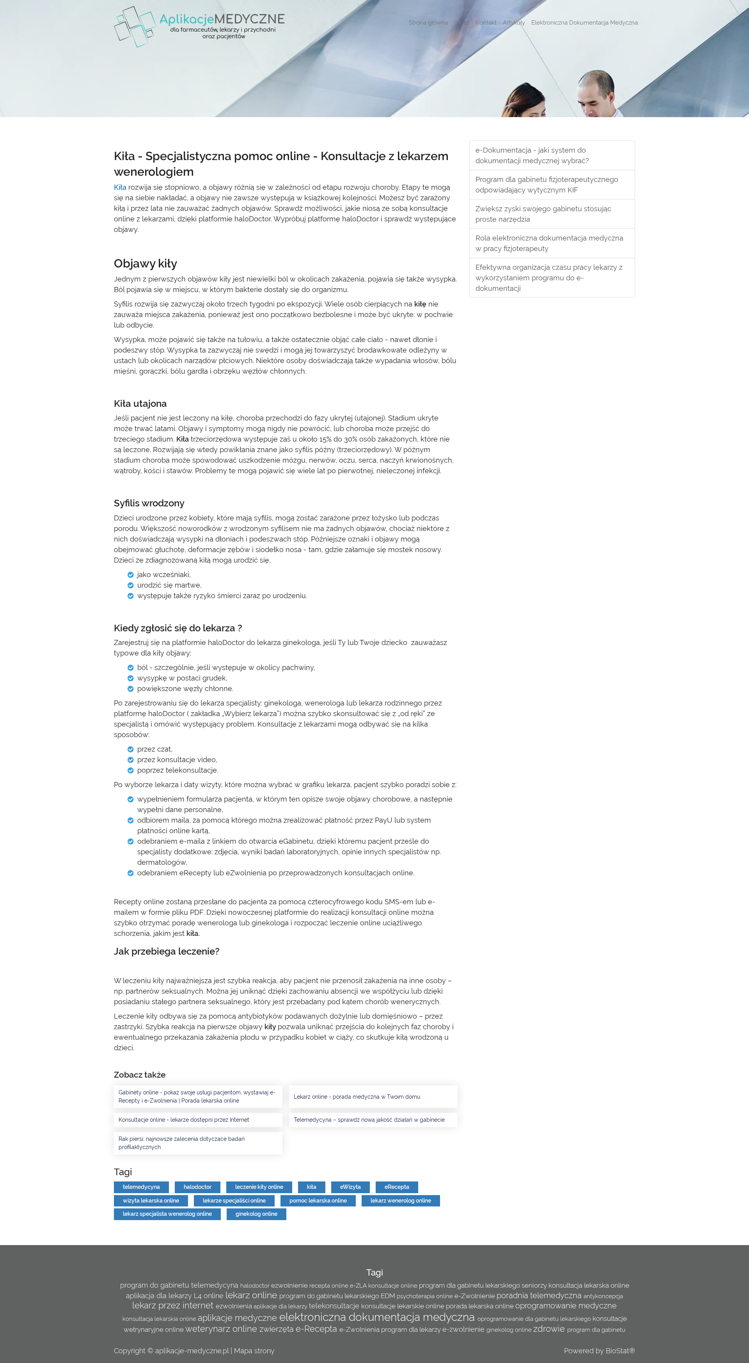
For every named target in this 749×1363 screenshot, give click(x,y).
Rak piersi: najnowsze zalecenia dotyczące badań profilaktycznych (182, 1143)
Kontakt (486, 22)
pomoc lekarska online (318, 1200)
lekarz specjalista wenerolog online (167, 1214)
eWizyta (350, 1187)
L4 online (209, 1296)
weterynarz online (222, 1329)
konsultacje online (393, 1285)
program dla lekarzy (411, 1329)
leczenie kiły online (259, 1187)
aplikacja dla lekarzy (160, 1296)
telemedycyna (141, 1187)
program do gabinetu (155, 1285)
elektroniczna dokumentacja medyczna (378, 1317)
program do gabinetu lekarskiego (330, 1296)
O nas (461, 22)
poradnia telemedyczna (540, 1295)
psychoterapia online (425, 1296)
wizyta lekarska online (151, 1200)
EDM (389, 1296)
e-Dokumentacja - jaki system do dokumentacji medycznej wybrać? (532, 155)
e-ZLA (359, 1285)
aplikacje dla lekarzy (281, 1306)
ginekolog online (256, 1214)
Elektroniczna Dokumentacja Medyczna (584, 22)
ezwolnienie (290, 1285)
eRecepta (397, 1187)
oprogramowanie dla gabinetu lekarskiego (535, 1318)
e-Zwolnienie (475, 1296)
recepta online (329, 1285)
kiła (311, 1187)
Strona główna (428, 22)
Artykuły (514, 22)
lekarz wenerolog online (401, 1200)
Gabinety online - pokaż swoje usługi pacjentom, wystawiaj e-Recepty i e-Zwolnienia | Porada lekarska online (197, 1096)
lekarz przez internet (174, 1305)
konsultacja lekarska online (588, 1285)
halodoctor (197, 1187)
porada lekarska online (480, 1306)
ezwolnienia (235, 1306)
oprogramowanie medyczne (566, 1305)
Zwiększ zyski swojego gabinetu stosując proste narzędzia (543, 214)
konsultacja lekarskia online (160, 1318)
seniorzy (535, 1285)
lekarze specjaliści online (234, 1200)
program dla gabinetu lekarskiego (470, 1285)
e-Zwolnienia (360, 1329)
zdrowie (550, 1329)
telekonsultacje (335, 1306)
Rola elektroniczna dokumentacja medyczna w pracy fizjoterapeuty (549, 243)
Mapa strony (254, 1351)
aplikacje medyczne (238, 1318)
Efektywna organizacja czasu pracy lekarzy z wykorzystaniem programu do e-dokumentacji (549, 277)
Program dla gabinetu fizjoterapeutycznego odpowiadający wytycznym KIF (547, 184)
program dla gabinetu (596, 1329)
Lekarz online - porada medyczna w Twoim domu (357, 1097)
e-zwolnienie (464, 1329)
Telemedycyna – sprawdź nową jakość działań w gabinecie (369, 1120)
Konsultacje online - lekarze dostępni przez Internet (184, 1120)
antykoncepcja (603, 1296)
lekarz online (252, 1295)
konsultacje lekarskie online (403, 1306)
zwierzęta (277, 1329)
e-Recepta (317, 1329)
